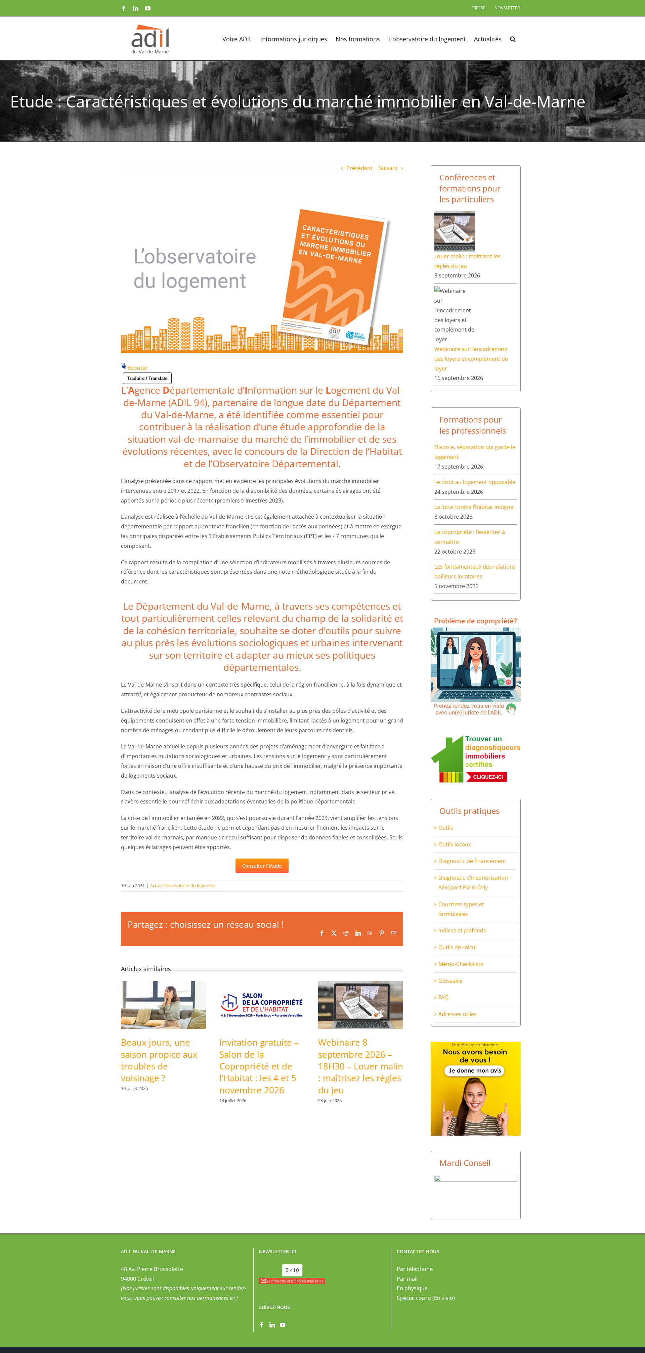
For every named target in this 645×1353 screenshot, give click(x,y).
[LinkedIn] (272, 1324)
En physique (412, 1288)
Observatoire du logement (189, 885)
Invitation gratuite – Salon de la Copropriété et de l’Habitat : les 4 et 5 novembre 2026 (259, 1066)
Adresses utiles (457, 1014)
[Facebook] (261, 1324)
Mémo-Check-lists (460, 964)
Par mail (407, 1278)
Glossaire (450, 981)
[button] (513, 38)
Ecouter (138, 368)
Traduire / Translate (147, 378)
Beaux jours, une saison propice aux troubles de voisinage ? (159, 1060)
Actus (155, 885)
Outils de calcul (457, 947)
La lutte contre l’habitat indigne (473, 507)
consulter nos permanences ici (199, 1298)
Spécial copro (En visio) (426, 1298)
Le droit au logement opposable (474, 482)
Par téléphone (415, 1269)
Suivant (388, 168)
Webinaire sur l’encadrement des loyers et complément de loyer (471, 358)
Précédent (359, 168)
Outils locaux (454, 844)
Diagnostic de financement (472, 861)
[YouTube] (282, 1324)
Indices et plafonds (462, 930)
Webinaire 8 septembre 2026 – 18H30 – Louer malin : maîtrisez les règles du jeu (360, 1066)
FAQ (443, 997)
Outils (445, 827)
